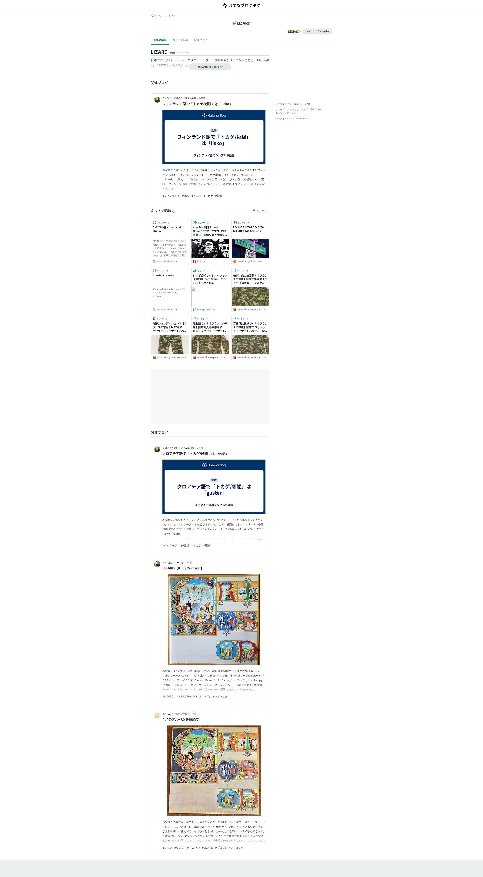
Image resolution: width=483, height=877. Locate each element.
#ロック (167, 847)
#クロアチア (169, 545)
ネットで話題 (180, 40)
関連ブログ (201, 40)
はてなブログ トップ (164, 15)
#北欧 (185, 195)
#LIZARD (167, 696)
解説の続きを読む (208, 66)
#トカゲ (208, 195)
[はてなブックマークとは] (173, 211)
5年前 (189, 562)
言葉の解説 (159, 40)
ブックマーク (161, 222)
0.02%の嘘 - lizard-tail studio (167, 229)
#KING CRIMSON (186, 696)
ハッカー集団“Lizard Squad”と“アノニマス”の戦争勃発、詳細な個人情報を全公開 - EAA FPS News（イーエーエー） (210, 231)
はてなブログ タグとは (287, 109)
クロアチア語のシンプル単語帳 (178, 447)
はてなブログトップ (285, 112)
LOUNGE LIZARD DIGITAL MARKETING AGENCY (249, 229)
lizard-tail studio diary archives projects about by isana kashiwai (169, 293)
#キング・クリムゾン (187, 847)
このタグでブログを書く (317, 31)
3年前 (202, 98)
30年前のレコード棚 (173, 562)
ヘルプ (304, 109)
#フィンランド (171, 195)
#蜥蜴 (218, 195)
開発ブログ (315, 109)
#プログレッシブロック (213, 696)
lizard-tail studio (163, 275)
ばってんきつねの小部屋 (174, 713)
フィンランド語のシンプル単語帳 (179, 98)
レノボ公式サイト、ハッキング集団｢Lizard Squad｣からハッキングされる (210, 279)
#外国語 (196, 195)
